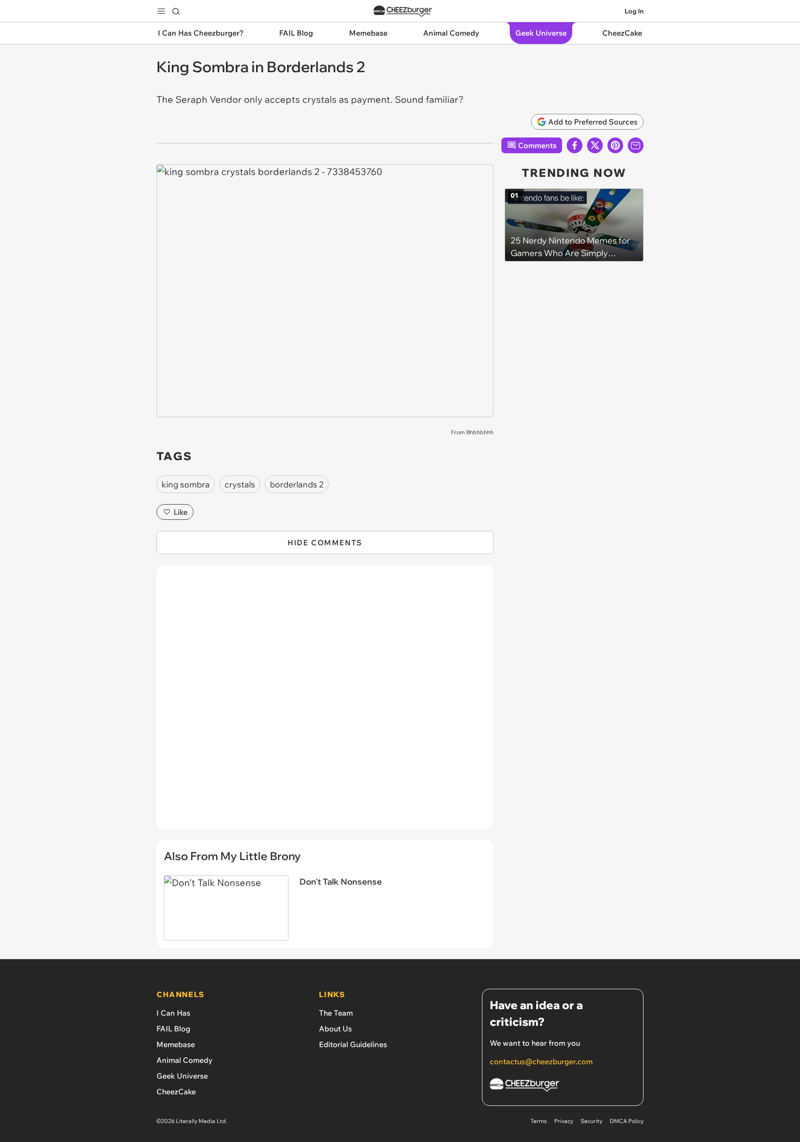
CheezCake (176, 1091)
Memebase (175, 1044)
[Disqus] (325, 702)
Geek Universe (182, 1075)
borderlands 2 (297, 484)
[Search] (176, 11)
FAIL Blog (173, 1028)
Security (591, 1120)
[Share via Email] (636, 145)
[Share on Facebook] (574, 145)
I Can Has (173, 1012)
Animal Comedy (184, 1060)
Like (181, 512)
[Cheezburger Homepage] (403, 11)
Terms (539, 1120)
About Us (335, 1028)
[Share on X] (595, 145)
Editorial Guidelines (353, 1044)
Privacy (563, 1120)
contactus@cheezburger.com (541, 1061)
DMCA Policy (627, 1120)
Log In (634, 11)
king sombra (186, 484)
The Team (336, 1012)
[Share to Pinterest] (615, 145)
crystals (240, 484)
